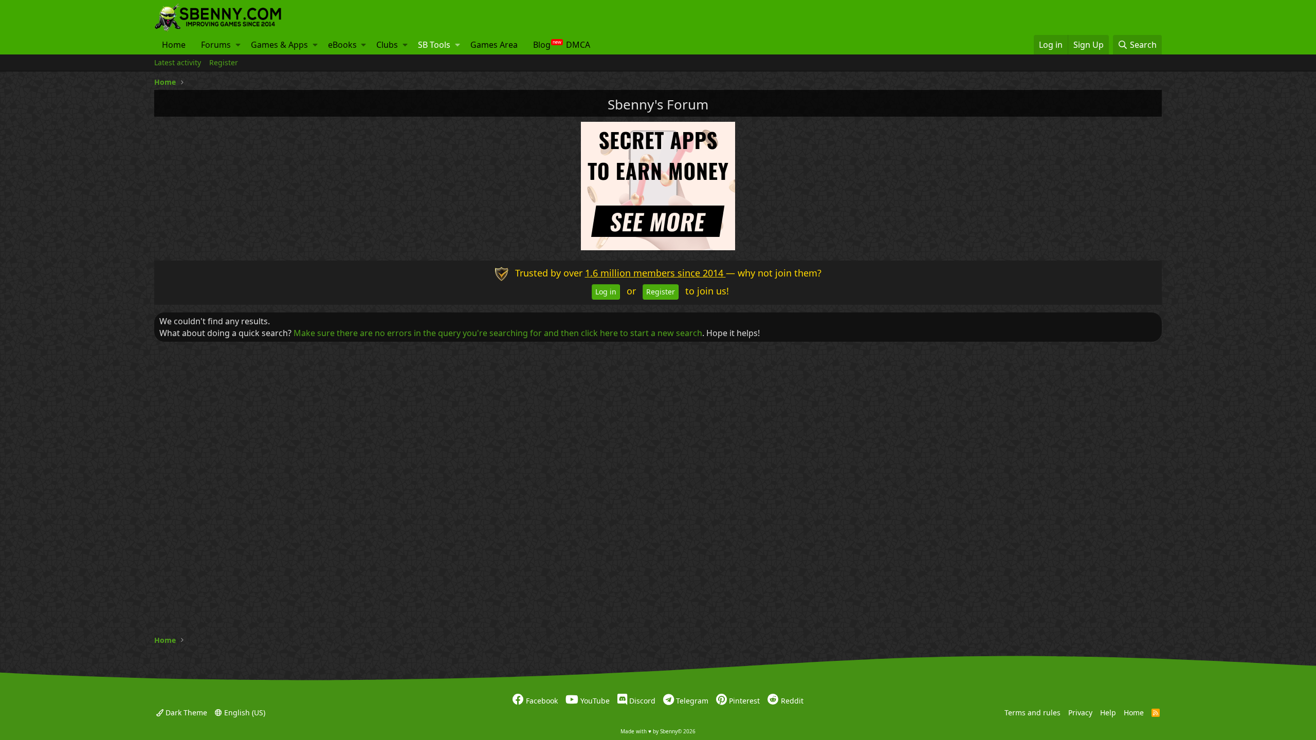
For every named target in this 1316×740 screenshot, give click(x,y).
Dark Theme (185, 712)
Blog (542, 44)
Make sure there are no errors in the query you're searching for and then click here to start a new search (498, 333)
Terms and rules (1032, 712)
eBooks (342, 44)
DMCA (578, 44)
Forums (216, 44)
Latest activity (177, 62)
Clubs (387, 44)
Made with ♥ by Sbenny (658, 731)
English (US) (243, 712)
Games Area (494, 44)
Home (174, 44)
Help (1108, 712)
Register (223, 62)
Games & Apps (279, 44)
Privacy (1080, 712)
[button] (238, 44)
